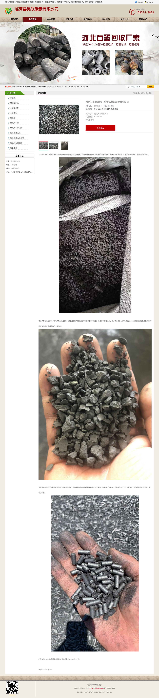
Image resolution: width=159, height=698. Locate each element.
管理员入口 (102, 692)
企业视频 (51, 19)
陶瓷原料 (114, 109)
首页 (142, 93)
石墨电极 (13, 113)
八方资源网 (88, 692)
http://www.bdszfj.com (45, 670)
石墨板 (12, 98)
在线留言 (100, 128)
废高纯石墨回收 (16, 143)
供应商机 (33, 19)
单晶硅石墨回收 (16, 128)
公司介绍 (69, 19)
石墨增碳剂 (14, 108)
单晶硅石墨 (14, 123)
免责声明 (95, 692)
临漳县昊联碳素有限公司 (97, 689)
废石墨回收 (14, 103)
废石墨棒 (13, 148)
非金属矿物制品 (104, 109)
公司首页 (14, 19)
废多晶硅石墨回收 (17, 138)
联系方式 (143, 19)
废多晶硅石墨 (15, 133)
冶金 (96, 109)
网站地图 (109, 692)
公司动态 (88, 19)
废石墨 (12, 118)
